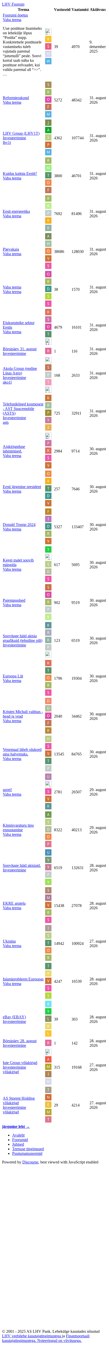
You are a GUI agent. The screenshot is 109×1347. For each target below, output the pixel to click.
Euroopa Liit (13, 676)
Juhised (18, 1144)
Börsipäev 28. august (20, 1041)
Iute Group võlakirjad (20, 1063)
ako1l (7, 382)
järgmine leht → (16, 1126)
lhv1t (7, 142)
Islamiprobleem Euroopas (23, 979)
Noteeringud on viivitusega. (59, 1340)
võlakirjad (11, 1072)
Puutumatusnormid (27, 1153)
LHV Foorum (13, 4)
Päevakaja (11, 249)
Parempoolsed (14, 600)
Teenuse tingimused (28, 1149)
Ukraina (9, 941)
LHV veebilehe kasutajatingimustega (32, 1336)
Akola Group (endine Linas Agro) (20, 370)
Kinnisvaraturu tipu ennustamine (18, 827)
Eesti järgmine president (22, 487)
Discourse (30, 1162)
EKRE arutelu (14, 903)
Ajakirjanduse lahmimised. (14, 448)
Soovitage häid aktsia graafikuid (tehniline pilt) (22, 638)
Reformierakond (16, 98)
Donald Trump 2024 (19, 524)
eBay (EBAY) (14, 1017)
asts (6, 422)
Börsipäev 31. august (20, 349)
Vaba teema (12, 287)
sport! (7, 790)
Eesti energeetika (16, 211)
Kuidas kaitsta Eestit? (20, 173)
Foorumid (20, 1140)
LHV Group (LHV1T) (21, 133)
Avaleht (18, 1135)
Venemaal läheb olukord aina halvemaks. (22, 751)
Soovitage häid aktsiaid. (22, 865)
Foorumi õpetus (15, 15)
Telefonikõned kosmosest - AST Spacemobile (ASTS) (23, 408)
